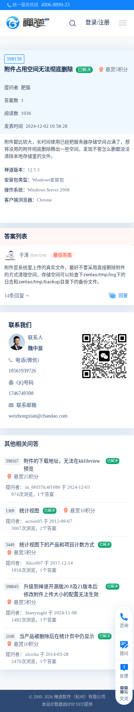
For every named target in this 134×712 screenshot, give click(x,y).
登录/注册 (97, 22)
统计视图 (29, 510)
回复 (123, 295)
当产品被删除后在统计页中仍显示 (56, 636)
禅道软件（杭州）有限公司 (79, 696)
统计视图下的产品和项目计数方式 (56, 544)
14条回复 (15, 295)
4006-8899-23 (55, 5)
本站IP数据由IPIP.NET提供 (67, 704)
